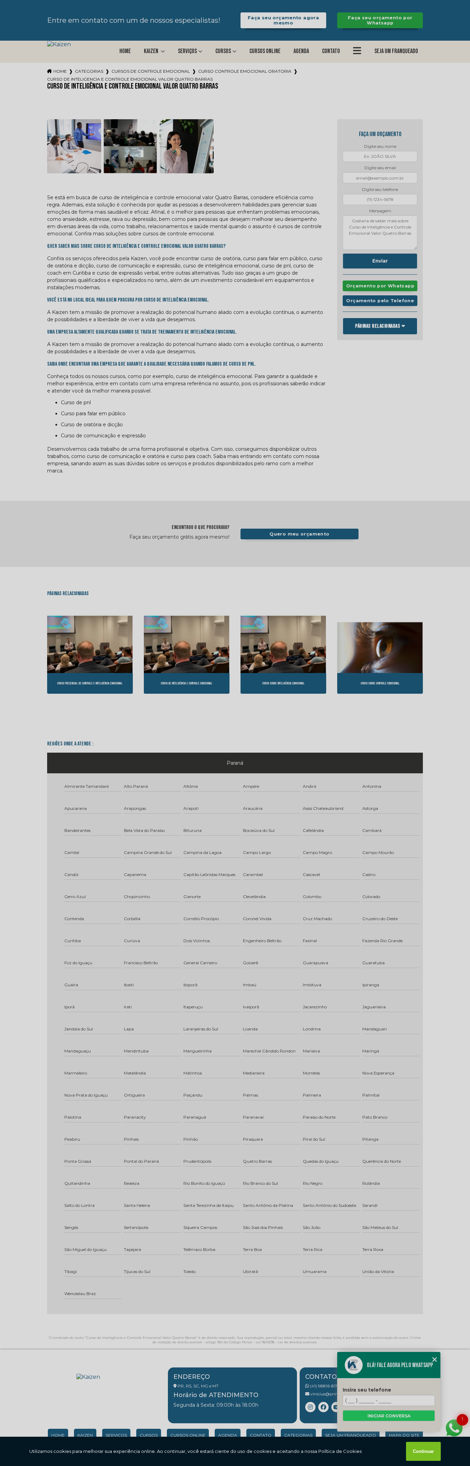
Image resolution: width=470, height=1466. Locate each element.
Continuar (423, 1451)
